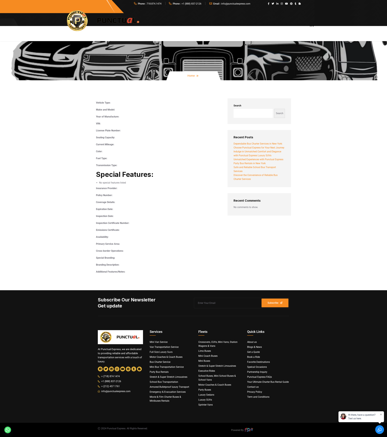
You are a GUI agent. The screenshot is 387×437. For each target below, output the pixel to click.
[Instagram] (117, 369)
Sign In (301, 24)
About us (158, 24)
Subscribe (273, 302)
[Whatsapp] (7, 430)
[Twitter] (105, 369)
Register (286, 24)
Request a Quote (246, 24)
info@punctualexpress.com (235, 3)
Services (176, 24)
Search (237, 105)
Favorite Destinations (214, 24)
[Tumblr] (133, 369)
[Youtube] (122, 369)
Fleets (191, 24)
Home (191, 75)
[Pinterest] (128, 369)
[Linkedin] (111, 369)
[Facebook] (100, 369)
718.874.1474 (154, 3)
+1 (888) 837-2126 (191, 3)
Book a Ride (269, 24)
